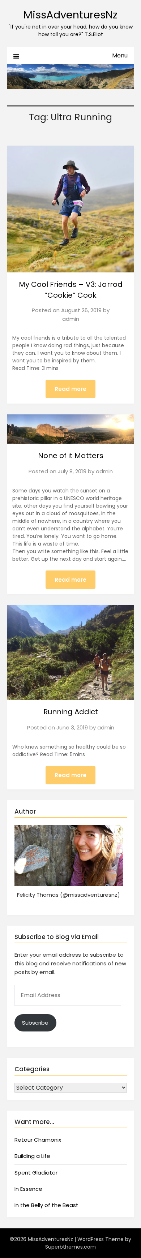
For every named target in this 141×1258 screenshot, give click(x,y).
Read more (70, 389)
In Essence (28, 1189)
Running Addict (70, 712)
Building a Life (32, 1156)
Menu (120, 55)
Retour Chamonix (37, 1139)
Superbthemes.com (70, 1246)
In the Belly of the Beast (46, 1205)
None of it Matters (70, 456)
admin (70, 319)
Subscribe (35, 1022)
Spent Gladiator (35, 1172)
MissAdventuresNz (71, 15)
